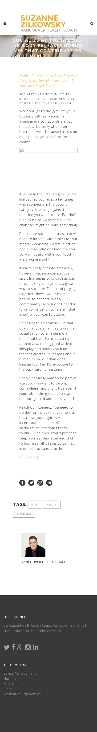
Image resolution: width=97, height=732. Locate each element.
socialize (24, 513)
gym (34, 504)
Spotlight (44, 80)
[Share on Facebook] (22, 482)
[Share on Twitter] (31, 482)
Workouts (59, 80)
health (51, 504)
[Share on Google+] (40, 482)
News (33, 80)
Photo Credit (29, 457)
